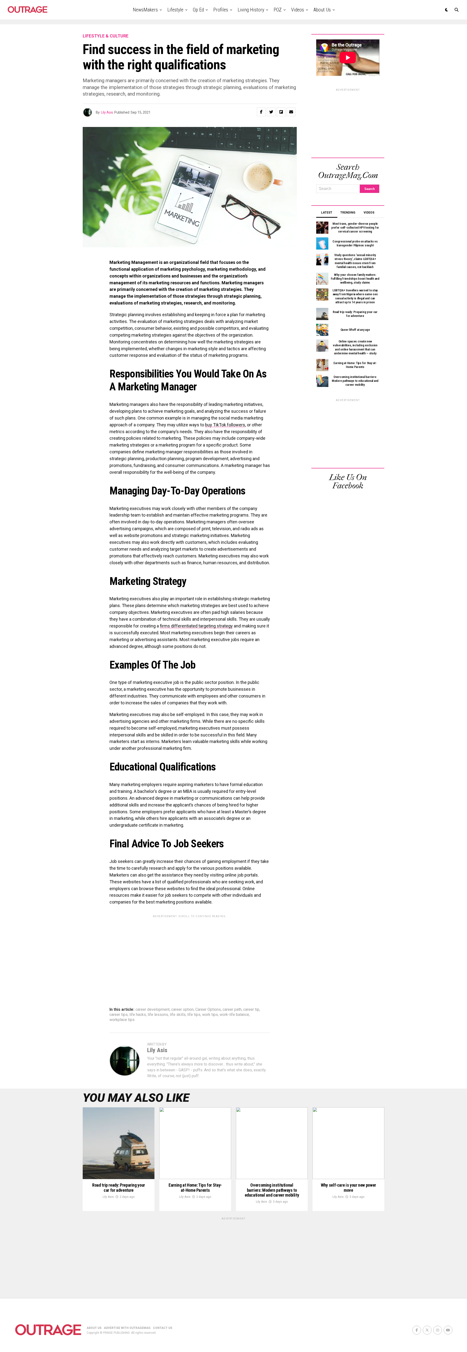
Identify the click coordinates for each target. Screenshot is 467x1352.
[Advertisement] (190, 954)
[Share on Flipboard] (281, 111)
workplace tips (122, 1020)
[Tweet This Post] (271, 111)
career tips (118, 1015)
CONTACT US (162, 1328)
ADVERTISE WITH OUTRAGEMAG (127, 1328)
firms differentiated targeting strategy (196, 625)
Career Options (208, 1010)
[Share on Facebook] (261, 111)
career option (182, 1010)
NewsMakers (145, 10)
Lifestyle (175, 10)
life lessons (158, 1015)
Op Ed (198, 10)
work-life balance (234, 1015)
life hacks (137, 1015)
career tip (251, 1010)
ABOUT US (94, 1328)
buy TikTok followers (225, 424)
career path (232, 1010)
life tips (193, 1015)
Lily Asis (107, 112)
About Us (322, 10)
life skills (178, 1015)
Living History (251, 10)
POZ (278, 10)
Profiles (220, 10)
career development (152, 1010)
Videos (297, 10)
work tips (210, 1015)
